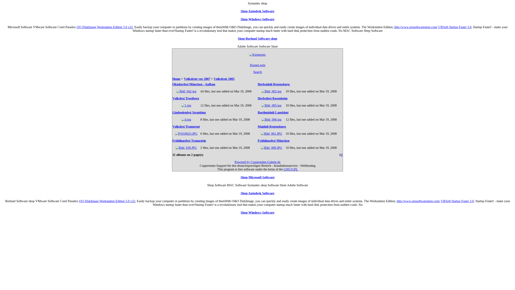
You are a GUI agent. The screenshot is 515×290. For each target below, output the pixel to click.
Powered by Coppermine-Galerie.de (257, 162)
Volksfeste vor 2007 (197, 79)
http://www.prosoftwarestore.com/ (416, 27)
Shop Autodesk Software (257, 11)
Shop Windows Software (257, 19)
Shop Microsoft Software (258, 177)
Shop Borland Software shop (257, 38)
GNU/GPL (291, 169)
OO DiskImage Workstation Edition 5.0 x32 (105, 27)
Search (257, 72)
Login (261, 65)
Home (254, 65)
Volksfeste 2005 (224, 79)
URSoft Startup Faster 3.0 (454, 27)
